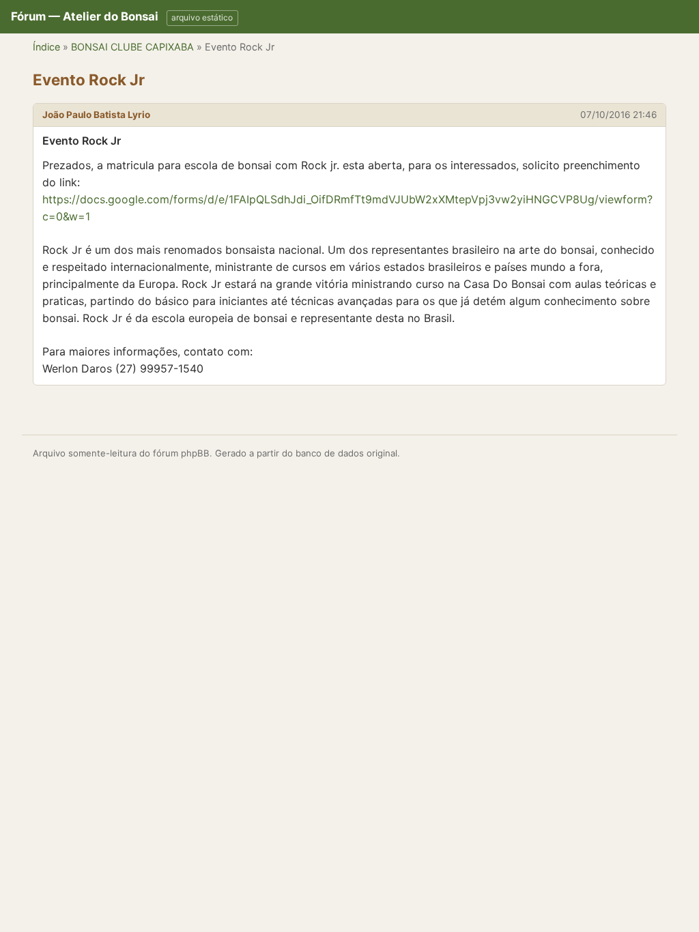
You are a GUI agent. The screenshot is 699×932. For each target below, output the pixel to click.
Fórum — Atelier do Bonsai (84, 16)
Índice (46, 47)
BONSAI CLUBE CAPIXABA (132, 47)
